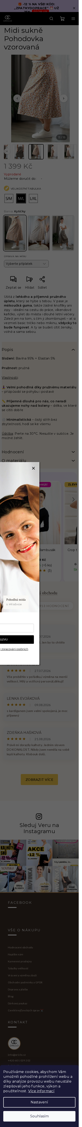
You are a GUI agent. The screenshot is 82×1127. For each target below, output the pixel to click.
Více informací (41, 1091)
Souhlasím (39, 1116)
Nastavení (39, 1102)
